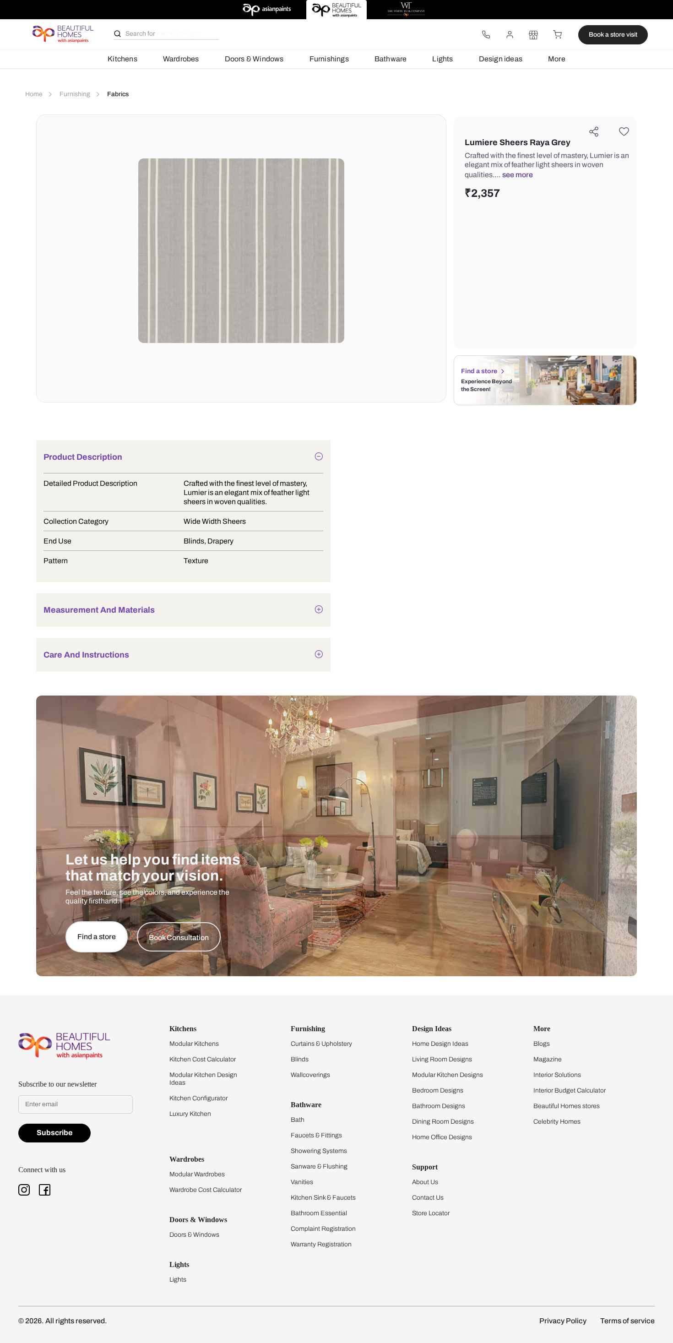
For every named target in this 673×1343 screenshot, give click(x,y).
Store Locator (431, 1213)
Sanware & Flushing (319, 1166)
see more (517, 175)
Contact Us (428, 1197)
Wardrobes (181, 59)
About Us (425, 1182)
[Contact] (486, 35)
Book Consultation (179, 937)
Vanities (302, 1182)
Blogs (541, 1043)
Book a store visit (613, 34)
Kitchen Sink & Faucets (323, 1197)
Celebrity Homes (557, 1121)
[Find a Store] (533, 35)
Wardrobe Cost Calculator (205, 1189)
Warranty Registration (321, 1244)
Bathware (390, 59)
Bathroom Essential (319, 1213)
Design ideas (500, 59)
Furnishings (329, 59)
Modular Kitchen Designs (447, 1074)
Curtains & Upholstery (321, 1043)
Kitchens (122, 59)
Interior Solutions (557, 1074)
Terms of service (627, 1321)
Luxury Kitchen (190, 1113)
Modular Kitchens (194, 1043)
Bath (297, 1119)
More (556, 59)
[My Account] (509, 35)
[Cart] (557, 35)
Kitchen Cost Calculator (202, 1059)
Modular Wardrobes (197, 1174)
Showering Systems (319, 1150)
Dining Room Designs (443, 1121)
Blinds (300, 1059)
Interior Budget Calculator (569, 1090)
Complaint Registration (323, 1228)
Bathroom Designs (438, 1106)
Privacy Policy (562, 1321)
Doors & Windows (254, 59)
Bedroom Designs (437, 1090)
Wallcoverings (310, 1074)
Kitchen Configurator (198, 1098)
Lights (442, 59)
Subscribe (54, 1132)
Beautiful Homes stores (566, 1106)
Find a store (479, 371)
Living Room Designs (442, 1059)
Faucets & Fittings (316, 1135)
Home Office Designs (442, 1137)
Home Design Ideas (440, 1043)
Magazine (547, 1059)
